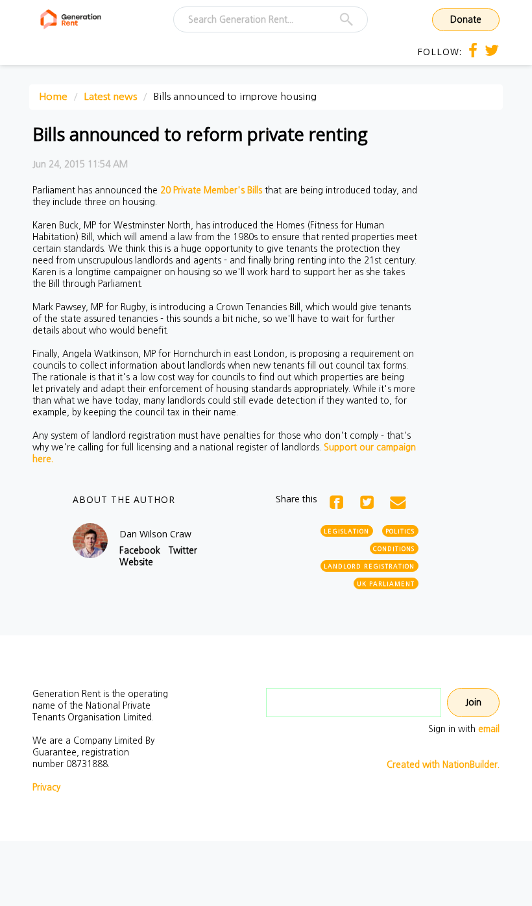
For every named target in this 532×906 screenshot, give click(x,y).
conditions (394, 549)
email (489, 728)
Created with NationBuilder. (443, 764)
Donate (465, 19)
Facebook (139, 550)
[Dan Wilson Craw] (90, 540)
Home (53, 96)
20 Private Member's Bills (211, 190)
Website (136, 562)
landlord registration (369, 566)
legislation (346, 531)
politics (400, 531)
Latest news (110, 96)
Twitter (183, 550)
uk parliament (386, 584)
